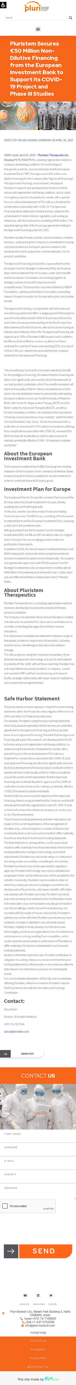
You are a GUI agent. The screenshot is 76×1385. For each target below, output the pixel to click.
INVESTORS (53, 1304)
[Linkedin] (38, 1295)
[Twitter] (51, 1295)
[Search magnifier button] (70, 17)
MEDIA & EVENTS (39, 1304)
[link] (5, 1054)
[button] (38, 29)
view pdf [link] (27, 1053)
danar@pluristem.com (16, 1031)
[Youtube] (25, 1295)
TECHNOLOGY (24, 1304)
